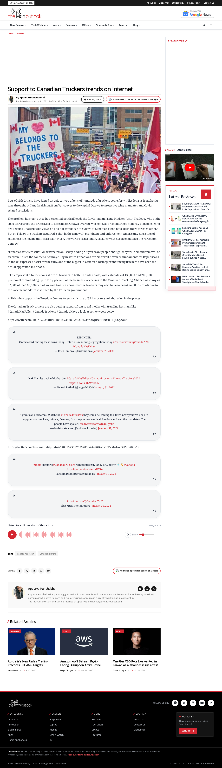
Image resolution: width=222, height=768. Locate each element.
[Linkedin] (211, 703)
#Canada (129, 465)
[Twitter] (184, 703)
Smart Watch (57, 734)
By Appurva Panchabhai (30, 97)
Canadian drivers (47, 553)
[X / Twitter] (147, 588)
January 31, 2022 (103, 351)
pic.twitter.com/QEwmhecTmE (84, 501)
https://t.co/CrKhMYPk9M (84, 383)
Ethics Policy (178, 2)
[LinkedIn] (34, 571)
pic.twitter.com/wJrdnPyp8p (97, 424)
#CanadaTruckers (101, 378)
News (55, 25)
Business (15, 631)
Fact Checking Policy (43, 763)
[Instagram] (154, 588)
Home (11, 33)
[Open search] (204, 25)
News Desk (13, 670)
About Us (139, 719)
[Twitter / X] (27, 571)
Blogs (136, 25)
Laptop (53, 724)
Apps (10, 734)
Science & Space (105, 25)
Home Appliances (17, 739)
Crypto (95, 729)
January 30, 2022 (101, 505)
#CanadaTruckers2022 (126, 378)
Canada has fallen (25, 553)
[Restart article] (128, 535)
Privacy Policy (193, 2)
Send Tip (186, 730)
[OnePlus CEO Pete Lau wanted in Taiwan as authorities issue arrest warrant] (137, 641)
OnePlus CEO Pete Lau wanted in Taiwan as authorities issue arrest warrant (135, 663)
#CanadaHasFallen (84, 346)
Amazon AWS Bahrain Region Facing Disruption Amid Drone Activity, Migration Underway (80, 663)
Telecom (123, 25)
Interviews (13, 719)
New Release (17, 25)
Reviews (70, 25)
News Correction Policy (19, 763)
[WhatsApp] (41, 571)
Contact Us (209, 2)
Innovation (13, 724)
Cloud (66, 631)
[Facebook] (20, 571)
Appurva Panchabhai (42, 589)
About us (151, 2)
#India (37, 465)
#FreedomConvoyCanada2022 (131, 342)
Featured (97, 734)
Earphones (55, 719)
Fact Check (97, 724)
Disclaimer (164, 2)
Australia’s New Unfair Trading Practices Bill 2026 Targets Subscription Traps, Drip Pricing (29, 663)
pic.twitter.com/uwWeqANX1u (84, 469)
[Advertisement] (84, 60)
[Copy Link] (48, 571)
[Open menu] (211, 25)
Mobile (53, 729)
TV (51, 739)
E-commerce (14, 729)
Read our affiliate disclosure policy (83, 754)
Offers (85, 25)
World (20, 33)
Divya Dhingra (66, 670)
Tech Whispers (39, 25)
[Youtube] (202, 703)
